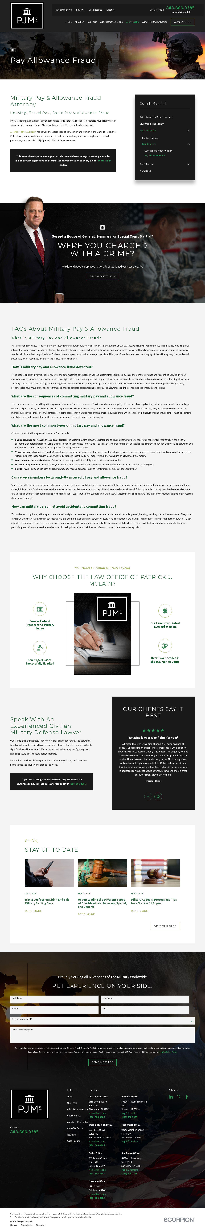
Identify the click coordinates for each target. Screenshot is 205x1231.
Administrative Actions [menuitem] (111, 21)
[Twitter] (179, 1097)
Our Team (72, 1102)
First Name (17, 998)
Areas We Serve (64, 9)
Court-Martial (74, 1115)
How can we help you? (22, 1029)
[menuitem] (165, 117)
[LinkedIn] (171, 1097)
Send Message (102, 1062)
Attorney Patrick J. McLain (23, 131)
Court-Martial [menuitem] (132, 21)
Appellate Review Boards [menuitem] (154, 21)
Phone (15, 1008)
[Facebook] (187, 1097)
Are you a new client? (22, 1019)
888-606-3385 (180, 7)
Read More (33, 911)
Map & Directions (97, 1113)
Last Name (107, 998)
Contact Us (182, 21)
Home (70, 1096)
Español (110, 9)
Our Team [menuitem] (92, 21)
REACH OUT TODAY (102, 276)
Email (104, 1008)
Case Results (95, 9)
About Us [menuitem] (79, 21)
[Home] (27, 15)
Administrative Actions (78, 1109)
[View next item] (158, 797)
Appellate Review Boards (79, 1122)
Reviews (80, 9)
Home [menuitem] (69, 21)
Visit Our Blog (165, 926)
